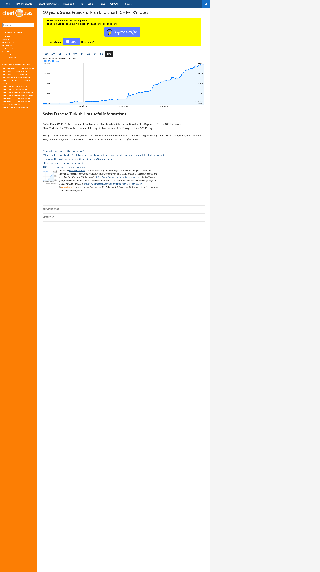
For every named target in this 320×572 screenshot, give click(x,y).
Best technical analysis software (16, 77)
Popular (114, 4)
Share (72, 41)
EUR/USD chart (9, 36)
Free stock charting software (14, 89)
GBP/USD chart (9, 42)
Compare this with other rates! (78, 159)
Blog (90, 4)
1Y (82, 53)
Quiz (127, 4)
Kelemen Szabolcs (77, 170)
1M (53, 53)
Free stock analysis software (14, 86)
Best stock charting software (14, 74)
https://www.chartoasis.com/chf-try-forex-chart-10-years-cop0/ (113, 184)
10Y (109, 53)
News (102, 4)
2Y (88, 53)
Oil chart (6, 51)
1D (46, 53)
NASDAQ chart (9, 57)
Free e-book (69, 4)
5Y (101, 53)
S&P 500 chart (8, 48)
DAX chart (7, 54)
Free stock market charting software (18, 95)
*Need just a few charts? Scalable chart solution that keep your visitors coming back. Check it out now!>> (104, 155)
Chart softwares (48, 4)
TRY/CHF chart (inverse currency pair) (65, 167)
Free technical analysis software (16, 98)
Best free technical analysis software (18, 68)
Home (7, 4)
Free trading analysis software (15, 107)
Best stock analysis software (14, 71)
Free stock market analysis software (17, 92)
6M (75, 53)
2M (61, 53)
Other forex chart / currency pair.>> (64, 163)
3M (68, 53)
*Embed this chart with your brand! (63, 151)
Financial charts (23, 4)
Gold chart (7, 45)
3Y (95, 53)
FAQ (82, 4)
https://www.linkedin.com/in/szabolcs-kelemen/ (117, 177)
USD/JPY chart (9, 39)
